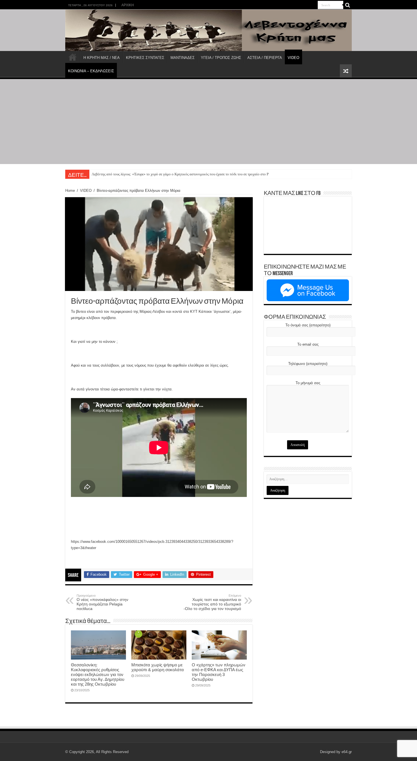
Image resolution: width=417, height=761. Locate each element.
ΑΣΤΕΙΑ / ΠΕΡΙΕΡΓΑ (264, 58)
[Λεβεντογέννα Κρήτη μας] (208, 30)
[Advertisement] (208, 121)
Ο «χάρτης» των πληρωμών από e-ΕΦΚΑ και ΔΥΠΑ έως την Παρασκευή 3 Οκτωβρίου (218, 672)
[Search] (347, 5)
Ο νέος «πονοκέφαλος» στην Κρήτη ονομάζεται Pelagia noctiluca (102, 602)
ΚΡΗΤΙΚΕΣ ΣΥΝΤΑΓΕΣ (145, 58)
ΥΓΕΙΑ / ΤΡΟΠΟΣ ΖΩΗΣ (221, 58)
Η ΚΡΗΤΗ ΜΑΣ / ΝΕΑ (101, 58)
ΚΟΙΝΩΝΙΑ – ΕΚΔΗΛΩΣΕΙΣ (91, 71)
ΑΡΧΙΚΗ (127, 5)
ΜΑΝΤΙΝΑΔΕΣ (182, 58)
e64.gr (347, 752)
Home (70, 190)
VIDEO (293, 58)
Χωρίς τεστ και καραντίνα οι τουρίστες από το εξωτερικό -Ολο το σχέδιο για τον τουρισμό (212, 602)
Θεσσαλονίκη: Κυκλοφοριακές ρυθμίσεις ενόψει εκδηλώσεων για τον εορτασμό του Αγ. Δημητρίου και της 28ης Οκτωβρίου (97, 674)
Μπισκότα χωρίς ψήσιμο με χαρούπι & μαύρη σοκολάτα (157, 667)
